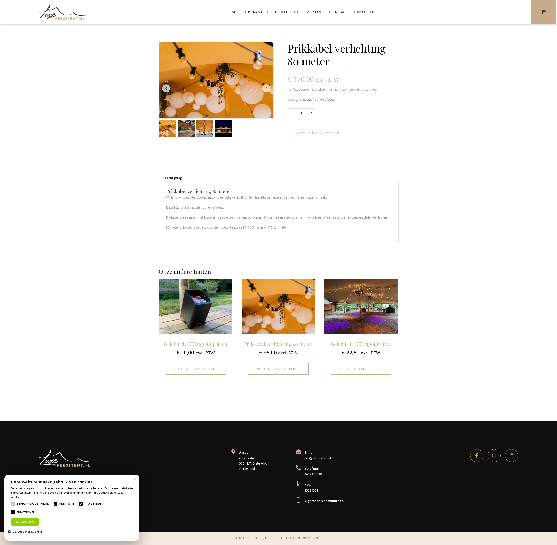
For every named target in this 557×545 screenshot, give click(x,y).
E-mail (309, 452)
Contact (339, 12)
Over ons (314, 12)
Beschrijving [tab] (172, 178)
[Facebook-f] (476, 455)
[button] (26, 531)
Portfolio (286, 12)
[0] (544, 12)
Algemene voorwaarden (324, 500)
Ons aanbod (256, 12)
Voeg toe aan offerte (318, 132)
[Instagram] (494, 455)
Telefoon (311, 468)
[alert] (71, 508)
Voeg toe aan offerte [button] (195, 369)
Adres (243, 452)
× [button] (134, 479)
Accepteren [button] (25, 522)
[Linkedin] (511, 455)
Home (231, 12)
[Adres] (233, 451)
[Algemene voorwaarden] (298, 500)
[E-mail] (298, 451)
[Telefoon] (298, 467)
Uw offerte (366, 12)
